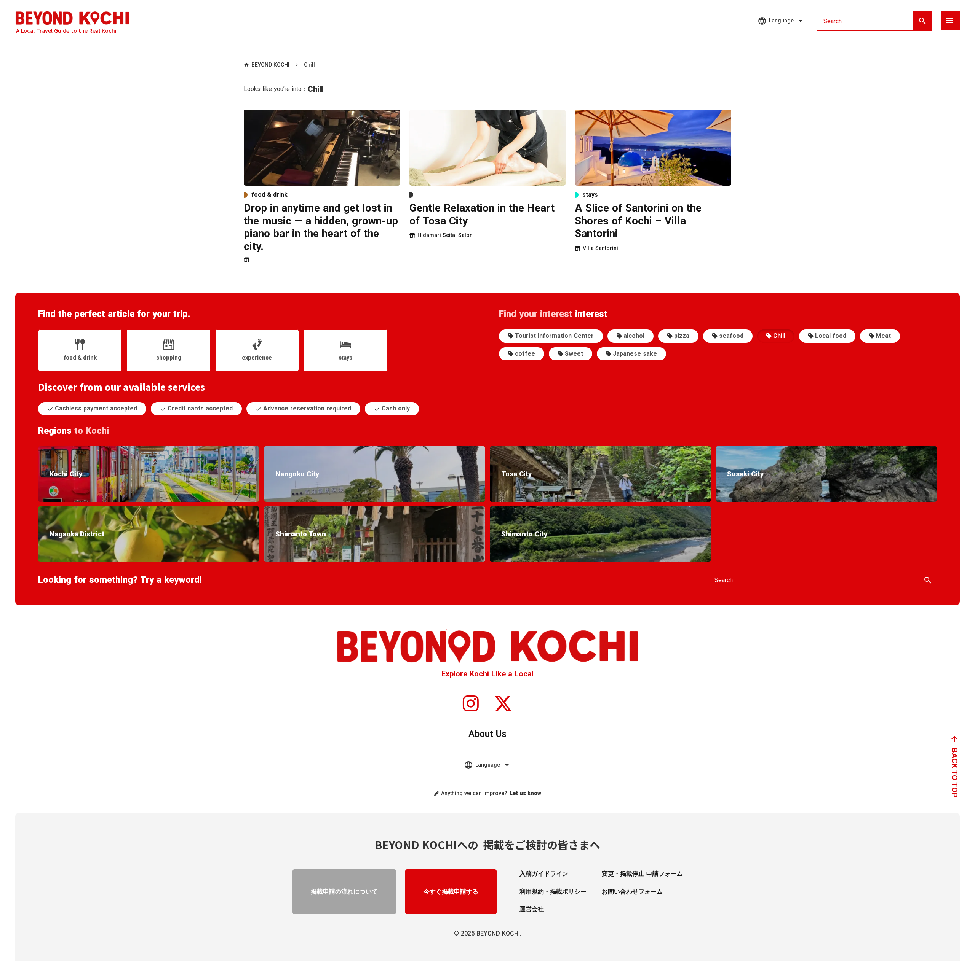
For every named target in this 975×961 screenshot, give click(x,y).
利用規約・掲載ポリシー (553, 891)
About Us (487, 734)
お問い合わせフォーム (632, 891)
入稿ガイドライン (543, 873)
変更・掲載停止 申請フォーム (642, 873)
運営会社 (531, 909)
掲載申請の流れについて (344, 891)
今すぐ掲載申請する (451, 891)
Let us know (525, 793)
